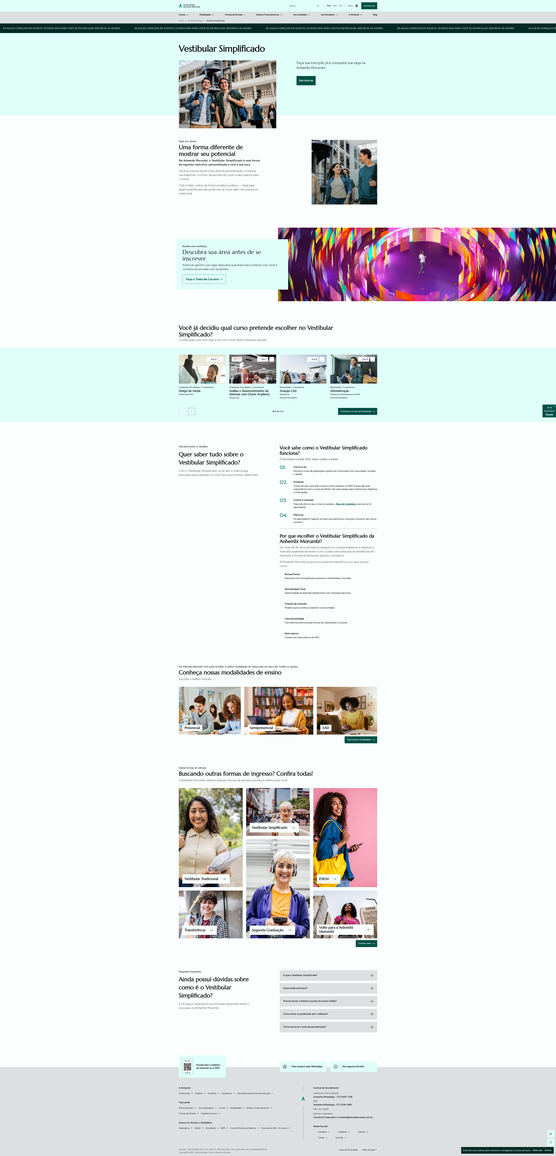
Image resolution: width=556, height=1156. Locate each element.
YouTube (339, 1137)
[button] (182, 411)
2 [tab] (275, 411)
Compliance (226, 1093)
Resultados (211, 1128)
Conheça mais (364, 943)
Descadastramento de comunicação (253, 1093)
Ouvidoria (212, 1093)
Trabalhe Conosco (209, 1113)
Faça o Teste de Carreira (202, 279)
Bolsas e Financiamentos (267, 14)
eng (335, 6)
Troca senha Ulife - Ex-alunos (274, 1128)
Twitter (321, 1137)
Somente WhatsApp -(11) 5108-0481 (332, 1104)
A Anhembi (354, 14)
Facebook (322, 1132)
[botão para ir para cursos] (291, 109)
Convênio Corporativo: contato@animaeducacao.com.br (343, 1117)
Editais (198, 1128)
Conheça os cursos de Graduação (356, 411)
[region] (278, 380)
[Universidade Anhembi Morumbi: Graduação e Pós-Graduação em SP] (189, 6)
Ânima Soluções (186, 1108)
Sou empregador (206, 1108)
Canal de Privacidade (348, 1150)
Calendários (184, 1128)
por (329, 6)
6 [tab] (282, 411)
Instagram (342, 1132)
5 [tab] (280, 411)
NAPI (223, 1128)
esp (340, 6)
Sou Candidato (300, 14)
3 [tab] (277, 411)
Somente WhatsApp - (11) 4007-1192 (332, 1096)
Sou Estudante (328, 14)
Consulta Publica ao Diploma (243, 1128)
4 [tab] (278, 411)
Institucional (184, 1093)
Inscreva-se (369, 5)
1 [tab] (273, 411)
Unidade (199, 1093)
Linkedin (361, 1132)
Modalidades (205, 14)
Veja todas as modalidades (359, 739)
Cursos (182, 14)
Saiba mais (537, 1150)
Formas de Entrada (233, 14)
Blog (375, 14)
